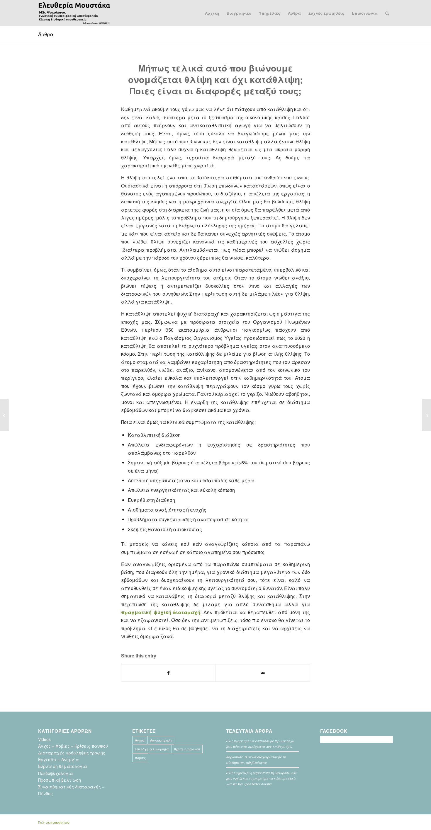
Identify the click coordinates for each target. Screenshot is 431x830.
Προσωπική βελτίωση (59, 780)
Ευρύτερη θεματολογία (62, 766)
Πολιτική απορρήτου (53, 822)
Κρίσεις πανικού (187, 749)
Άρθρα (45, 34)
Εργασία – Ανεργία (58, 759)
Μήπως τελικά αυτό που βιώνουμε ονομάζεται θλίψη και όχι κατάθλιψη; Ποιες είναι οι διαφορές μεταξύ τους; (215, 79)
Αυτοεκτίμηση (161, 740)
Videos (44, 739)
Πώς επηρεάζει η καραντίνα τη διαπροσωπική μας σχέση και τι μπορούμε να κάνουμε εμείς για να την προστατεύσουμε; (261, 778)
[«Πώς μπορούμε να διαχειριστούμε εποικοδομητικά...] (4, 415)
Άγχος (140, 740)
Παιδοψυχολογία (55, 773)
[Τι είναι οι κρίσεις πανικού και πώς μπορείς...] (426, 415)
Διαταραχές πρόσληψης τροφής (71, 753)
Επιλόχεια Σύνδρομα (152, 749)
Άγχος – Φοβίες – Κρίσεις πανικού (73, 746)
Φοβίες (140, 757)
